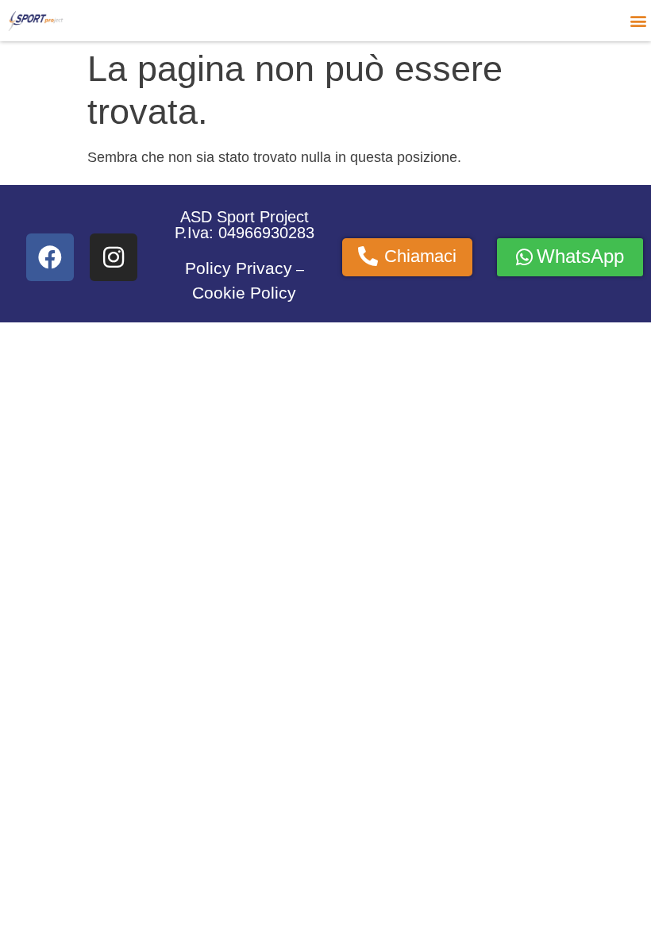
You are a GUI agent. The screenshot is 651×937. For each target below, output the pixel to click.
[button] (638, 20)
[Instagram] (113, 257)
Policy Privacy (238, 268)
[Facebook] (50, 257)
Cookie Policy (244, 293)
